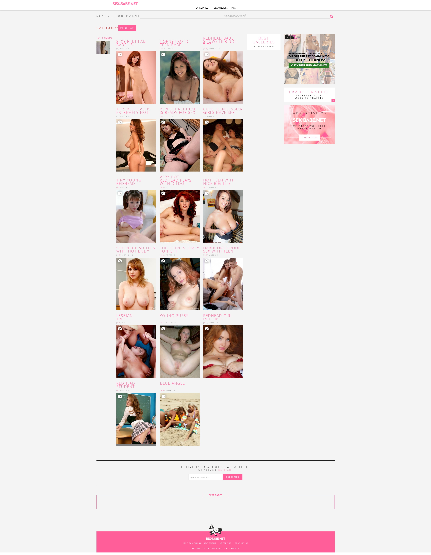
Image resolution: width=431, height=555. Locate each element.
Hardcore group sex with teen (222, 249)
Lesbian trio (124, 317)
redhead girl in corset (218, 317)
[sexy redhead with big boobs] (136, 145)
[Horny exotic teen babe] (180, 77)
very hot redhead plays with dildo (176, 180)
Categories (201, 7)
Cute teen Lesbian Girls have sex (223, 110)
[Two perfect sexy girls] (180, 419)
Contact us (241, 543)
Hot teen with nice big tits (219, 181)
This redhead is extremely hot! (133, 110)
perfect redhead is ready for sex (178, 110)
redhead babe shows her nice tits (220, 41)
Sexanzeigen (221, 7)
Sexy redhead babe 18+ (131, 43)
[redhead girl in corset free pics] (223, 351)
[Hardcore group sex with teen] (223, 284)
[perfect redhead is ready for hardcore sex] (180, 145)
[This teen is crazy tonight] (180, 284)
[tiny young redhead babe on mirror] (136, 216)
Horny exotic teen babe (174, 43)
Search (332, 16)
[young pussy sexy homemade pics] (180, 351)
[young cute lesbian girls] (223, 145)
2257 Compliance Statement (199, 543)
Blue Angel (172, 383)
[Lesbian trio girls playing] (136, 351)
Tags (233, 7)
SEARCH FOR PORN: (118, 15)
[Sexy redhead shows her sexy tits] (223, 77)
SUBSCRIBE (232, 477)
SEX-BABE (125, 3)
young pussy (174, 315)
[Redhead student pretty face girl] (136, 419)
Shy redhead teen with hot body (136, 249)
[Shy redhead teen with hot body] (136, 284)
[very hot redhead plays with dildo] (180, 216)
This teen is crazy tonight (179, 249)
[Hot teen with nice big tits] (223, 216)
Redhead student (125, 385)
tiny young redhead (128, 181)
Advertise (225, 543)
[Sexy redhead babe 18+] (136, 77)
